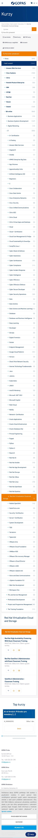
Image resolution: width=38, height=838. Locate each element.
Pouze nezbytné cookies (19, 816)
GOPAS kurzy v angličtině (11, 42)
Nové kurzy (17, 37)
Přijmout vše (19, 828)
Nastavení (19, 822)
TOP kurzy (28, 37)
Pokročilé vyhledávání (9, 32)
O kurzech (24, 42)
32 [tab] (14, 738)
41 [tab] (24, 738)
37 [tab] (20, 738)
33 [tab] (15, 738)
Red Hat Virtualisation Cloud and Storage (17, 632)
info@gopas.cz (5, 762)
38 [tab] (21, 738)
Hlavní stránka (5, 24)
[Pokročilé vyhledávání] (34, 29)
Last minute (7, 37)
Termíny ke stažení (9, 48)
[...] (14, 714)
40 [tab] (23, 738)
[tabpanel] (19, 721)
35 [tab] (17, 738)
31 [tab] (13, 738)
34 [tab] (16, 738)
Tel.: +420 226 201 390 (8, 760)
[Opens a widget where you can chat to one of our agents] (30, 834)
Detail (19, 729)
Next (3, 722)
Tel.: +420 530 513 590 (8, 777)
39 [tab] (22, 738)
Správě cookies (6, 811)
